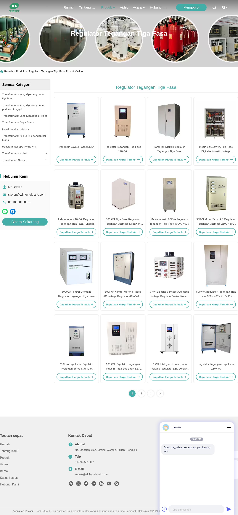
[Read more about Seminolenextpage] (150, 393)
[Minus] (228, 427)
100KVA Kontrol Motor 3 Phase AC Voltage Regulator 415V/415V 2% (122, 296)
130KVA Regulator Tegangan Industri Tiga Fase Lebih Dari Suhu (123, 369)
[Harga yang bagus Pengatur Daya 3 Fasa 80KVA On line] (76, 121)
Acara (137, 7)
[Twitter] (78, 484)
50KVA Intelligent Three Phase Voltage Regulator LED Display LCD (169, 369)
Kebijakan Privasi (23, 510)
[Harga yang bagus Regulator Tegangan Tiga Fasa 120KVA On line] (123, 121)
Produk (106, 7)
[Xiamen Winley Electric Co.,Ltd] (14, 7)
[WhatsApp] (4, 211)
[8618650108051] (109, 484)
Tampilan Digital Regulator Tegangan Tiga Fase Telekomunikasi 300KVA (169, 151)
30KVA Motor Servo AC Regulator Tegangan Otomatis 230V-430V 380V (216, 224)
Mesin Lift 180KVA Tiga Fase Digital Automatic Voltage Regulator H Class (216, 151)
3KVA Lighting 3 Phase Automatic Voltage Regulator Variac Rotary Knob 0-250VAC (169, 296)
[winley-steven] (12, 211)
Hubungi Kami (159, 7)
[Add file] (164, 509)
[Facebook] (86, 484)
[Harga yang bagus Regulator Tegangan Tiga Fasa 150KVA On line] (216, 338)
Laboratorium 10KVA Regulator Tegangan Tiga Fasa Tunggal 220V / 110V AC (76, 224)
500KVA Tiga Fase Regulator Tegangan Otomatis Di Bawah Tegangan (122, 224)
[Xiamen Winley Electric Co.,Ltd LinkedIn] (101, 484)
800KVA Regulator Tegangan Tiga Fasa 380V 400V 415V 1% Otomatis (216, 296)
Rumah (69, 7)
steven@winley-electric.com (26, 194)
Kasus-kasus (9, 477)
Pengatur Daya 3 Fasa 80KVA (76, 146)
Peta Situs (42, 510)
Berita (4, 471)
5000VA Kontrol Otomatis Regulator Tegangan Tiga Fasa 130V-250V (76, 296)
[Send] (229, 509)
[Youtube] (93, 484)
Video (124, 7)
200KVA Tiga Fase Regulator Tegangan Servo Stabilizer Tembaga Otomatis (76, 369)
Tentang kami (88, 7)
